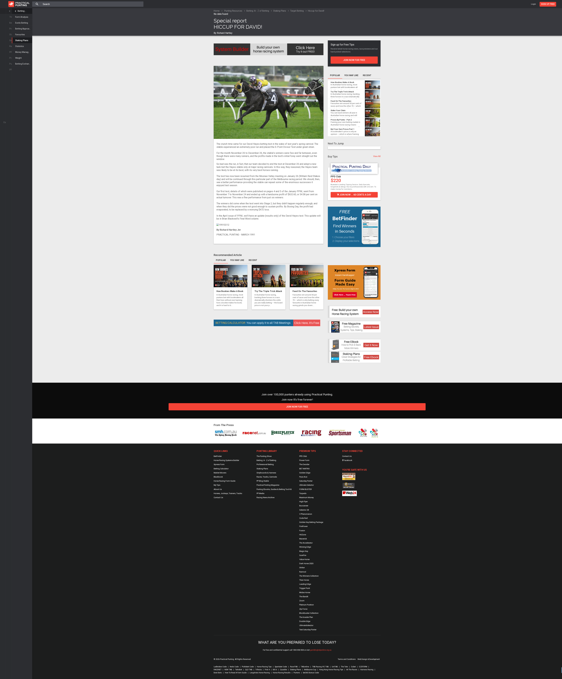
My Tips (217, 485)
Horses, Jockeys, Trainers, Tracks (228, 493)
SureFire (302, 555)
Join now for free (354, 60)
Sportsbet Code (281, 667)
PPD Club (303, 456)
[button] (330, 180)
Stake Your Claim (338, 110)
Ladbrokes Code (220, 667)
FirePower (303, 526)
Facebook (347, 460)
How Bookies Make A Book (229, 291)
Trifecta (258, 670)
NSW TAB (228, 670)
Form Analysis (21, 17)
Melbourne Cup (310, 670)
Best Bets (218, 673)
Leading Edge (305, 584)
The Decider (304, 464)
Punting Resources (233, 11)
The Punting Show (264, 456)
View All (377, 156)
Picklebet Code (248, 667)
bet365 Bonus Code (311, 673)
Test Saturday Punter (307, 630)
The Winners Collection (309, 576)
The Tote (344, 667)
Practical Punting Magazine (268, 485)
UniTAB (335, 667)
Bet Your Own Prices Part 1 (342, 129)
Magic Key (303, 551)
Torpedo (302, 493)
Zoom (301, 601)
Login (533, 4)
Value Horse (304, 559)
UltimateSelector (306, 625)
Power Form (304, 460)
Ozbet (353, 667)
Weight (18, 58)
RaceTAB (294, 667)
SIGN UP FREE (548, 4)
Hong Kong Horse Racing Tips (331, 670)
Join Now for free (297, 406)
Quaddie (283, 670)
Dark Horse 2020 (306, 563)
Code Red (303, 518)
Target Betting (297, 11)
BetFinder (218, 456)
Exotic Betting (21, 23)
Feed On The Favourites (305, 291)
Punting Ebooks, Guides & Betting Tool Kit (274, 489)
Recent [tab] (253, 260)
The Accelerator (306, 543)
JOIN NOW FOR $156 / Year (373, 194)
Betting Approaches (23, 29)
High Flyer (303, 501)
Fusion (302, 530)
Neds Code (234, 667)
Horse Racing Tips (264, 667)
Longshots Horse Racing (260, 673)
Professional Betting (265, 464)
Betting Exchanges (23, 64)
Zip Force (303, 609)
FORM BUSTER (305, 489)
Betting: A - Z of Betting (22, 11)
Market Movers (220, 473)
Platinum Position (306, 605)
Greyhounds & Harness (266, 473)
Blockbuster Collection (308, 613)
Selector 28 (304, 510)
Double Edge (304, 621)
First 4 (267, 670)
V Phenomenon (305, 514)
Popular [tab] (221, 260)
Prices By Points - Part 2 (341, 120)
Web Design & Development (369, 659)
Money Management (23, 52)
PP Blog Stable (263, 481)
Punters (297, 673)
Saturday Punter (358, 176)
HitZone (302, 535)
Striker (302, 567)
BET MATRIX (304, 469)
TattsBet (238, 670)
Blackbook (218, 477)
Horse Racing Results (282, 673)
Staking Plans (21, 40)
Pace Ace (303, 477)
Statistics (19, 46)
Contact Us (218, 497)
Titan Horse (304, 580)
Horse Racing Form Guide (224, 481)
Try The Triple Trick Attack (268, 291)
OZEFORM (363, 667)
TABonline (305, 667)
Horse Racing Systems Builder (226, 460)
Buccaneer (303, 506)
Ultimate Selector (306, 485)
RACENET (217, 670)
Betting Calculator (221, 469)
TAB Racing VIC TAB (320, 667)
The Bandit (303, 596)
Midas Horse (304, 592)
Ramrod (302, 572)
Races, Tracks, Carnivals (267, 477)
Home (217, 11)
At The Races (351, 670)
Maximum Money (306, 497)
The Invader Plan (306, 617)
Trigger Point (304, 588)
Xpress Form (219, 464)
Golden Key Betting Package (311, 522)
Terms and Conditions (347, 659)
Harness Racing (366, 670)
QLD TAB (248, 670)
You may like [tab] (237, 260)
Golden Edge (304, 473)
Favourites (20, 34)
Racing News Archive (265, 497)
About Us (218, 489)
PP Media (260, 493)
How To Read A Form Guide (236, 673)
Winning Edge (305, 547)
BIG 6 (275, 670)
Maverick (303, 539)
